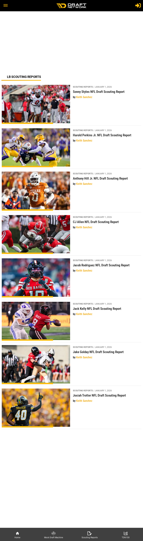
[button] (5, 6)
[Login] (138, 5)
